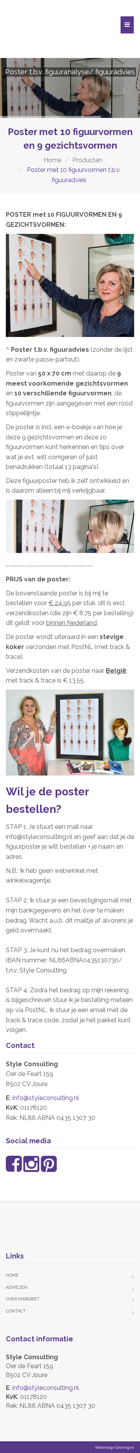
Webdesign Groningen (114, 1447)
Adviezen (17, 1287)
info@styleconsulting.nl (45, 1098)
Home (52, 160)
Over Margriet (23, 1299)
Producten (87, 160)
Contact (16, 1311)
